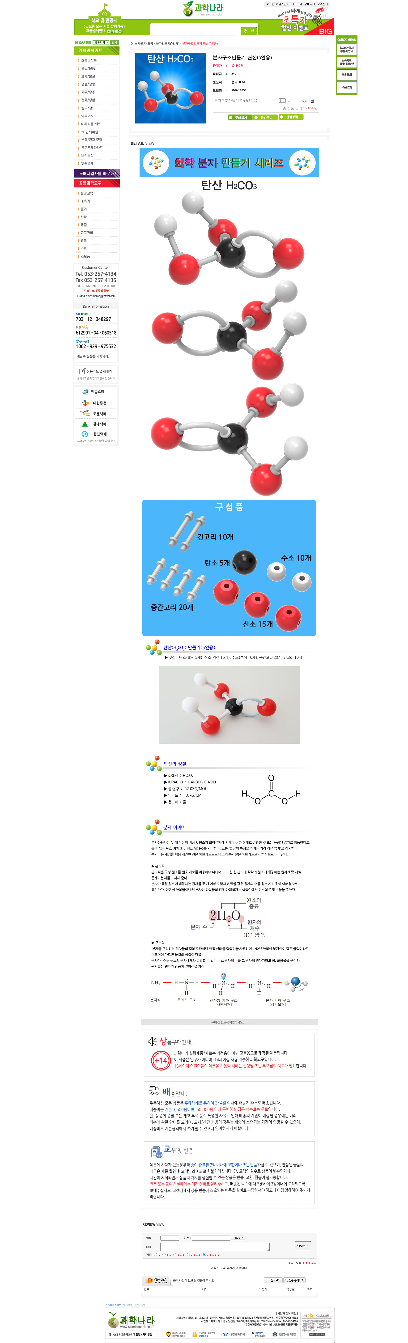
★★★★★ (213, 1255)
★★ (168, 1255)
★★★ (181, 1255)
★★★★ (196, 1255)
